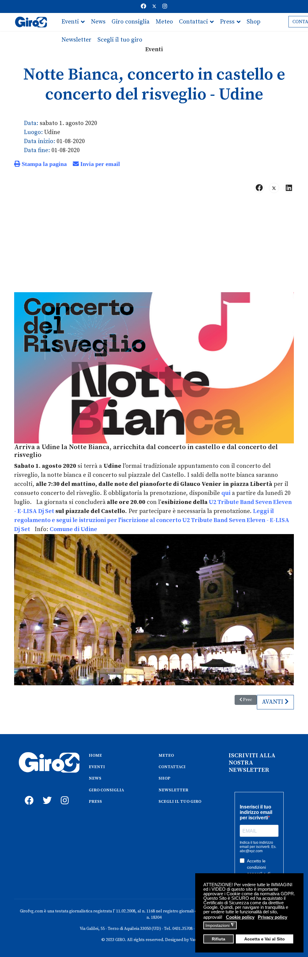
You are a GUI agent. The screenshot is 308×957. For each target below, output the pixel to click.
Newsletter (76, 40)
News (98, 22)
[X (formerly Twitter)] (274, 188)
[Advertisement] (154, 245)
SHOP (164, 778)
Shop (253, 22)
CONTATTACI (172, 767)
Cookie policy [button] (240, 917)
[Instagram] (164, 6)
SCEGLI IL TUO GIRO (180, 801)
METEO (166, 755)
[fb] (28, 794)
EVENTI (97, 767)
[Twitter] (154, 6)
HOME (95, 755)
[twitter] (46, 794)
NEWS (95, 778)
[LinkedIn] (289, 188)
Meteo (164, 22)
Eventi (70, 22)
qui (225, 493)
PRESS (95, 801)
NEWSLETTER (173, 790)
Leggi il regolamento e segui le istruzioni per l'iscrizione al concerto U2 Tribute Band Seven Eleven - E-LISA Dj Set (151, 520)
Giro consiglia (130, 22)
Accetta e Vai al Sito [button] (264, 939)
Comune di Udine (73, 529)
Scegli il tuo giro (119, 40)
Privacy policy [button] (272, 917)
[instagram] (64, 794)
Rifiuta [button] (218, 939)
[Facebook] (143, 6)
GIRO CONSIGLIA (106, 790)
